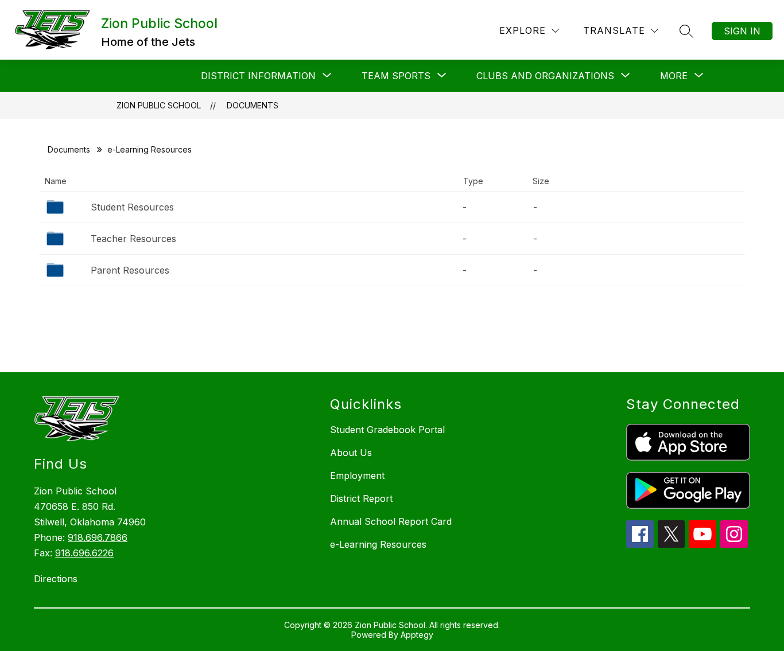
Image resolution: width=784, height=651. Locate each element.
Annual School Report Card (391, 521)
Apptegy (417, 635)
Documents (252, 105)
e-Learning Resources (378, 544)
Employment (357, 475)
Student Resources (132, 207)
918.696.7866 (97, 537)
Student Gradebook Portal (387, 429)
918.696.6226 (84, 553)
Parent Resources (130, 270)
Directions (55, 578)
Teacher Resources (133, 238)
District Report (361, 498)
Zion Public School (159, 105)
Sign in (742, 31)
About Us (351, 452)
